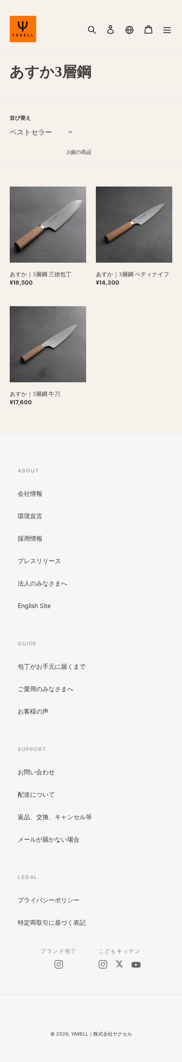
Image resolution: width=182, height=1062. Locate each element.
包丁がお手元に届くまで (52, 666)
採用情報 (30, 538)
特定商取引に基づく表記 (52, 922)
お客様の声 (33, 711)
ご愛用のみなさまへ (45, 688)
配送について (36, 794)
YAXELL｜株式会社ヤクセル (101, 1034)
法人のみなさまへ (42, 583)
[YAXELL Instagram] (59, 964)
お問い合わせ (36, 772)
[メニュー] (167, 29)
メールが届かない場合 (49, 839)
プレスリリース (39, 560)
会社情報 (30, 493)
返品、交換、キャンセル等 (55, 816)
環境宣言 (30, 516)
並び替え (20, 117)
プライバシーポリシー (49, 900)
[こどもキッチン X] (119, 964)
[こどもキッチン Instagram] (103, 964)
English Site (34, 605)
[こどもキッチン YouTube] (136, 964)
